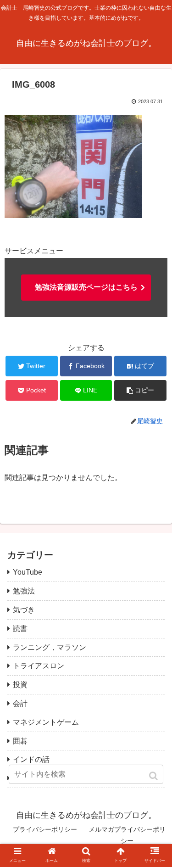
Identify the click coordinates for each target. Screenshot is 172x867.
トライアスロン (38, 666)
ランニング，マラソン (49, 647)
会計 (20, 703)
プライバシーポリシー (45, 829)
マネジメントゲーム (46, 722)
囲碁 (20, 741)
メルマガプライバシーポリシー (127, 835)
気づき (24, 610)
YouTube (27, 572)
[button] (154, 776)
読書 (20, 628)
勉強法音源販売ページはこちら (86, 287)
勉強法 (24, 591)
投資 (20, 684)
